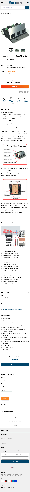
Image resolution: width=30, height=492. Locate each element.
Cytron (3, 59)
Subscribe (15, 461)
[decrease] (8, 80)
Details (4, 103)
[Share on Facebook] (20, 92)
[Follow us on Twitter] (5, 475)
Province (3, 383)
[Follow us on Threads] (21, 475)
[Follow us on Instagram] (8, 475)
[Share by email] (28, 92)
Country (3, 377)
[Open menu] (2, 2)
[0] (27, 3)
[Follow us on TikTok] (16, 475)
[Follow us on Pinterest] (10, 475)
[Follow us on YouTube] (13, 475)
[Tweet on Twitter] (25, 92)
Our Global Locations (5, 467)
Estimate (5, 398)
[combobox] (13, 7)
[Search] (27, 7)
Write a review (15, 364)
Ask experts (18, 103)
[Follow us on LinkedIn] (18, 475)
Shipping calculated (16, 67)
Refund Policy (4, 404)
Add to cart (15, 86)
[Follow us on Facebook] (2, 475)
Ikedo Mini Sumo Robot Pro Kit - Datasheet (12, 309)
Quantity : (3, 80)
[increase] (16, 80)
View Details (11, 103)
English (18, 467)
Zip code (3, 390)
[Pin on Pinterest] (22, 92)
